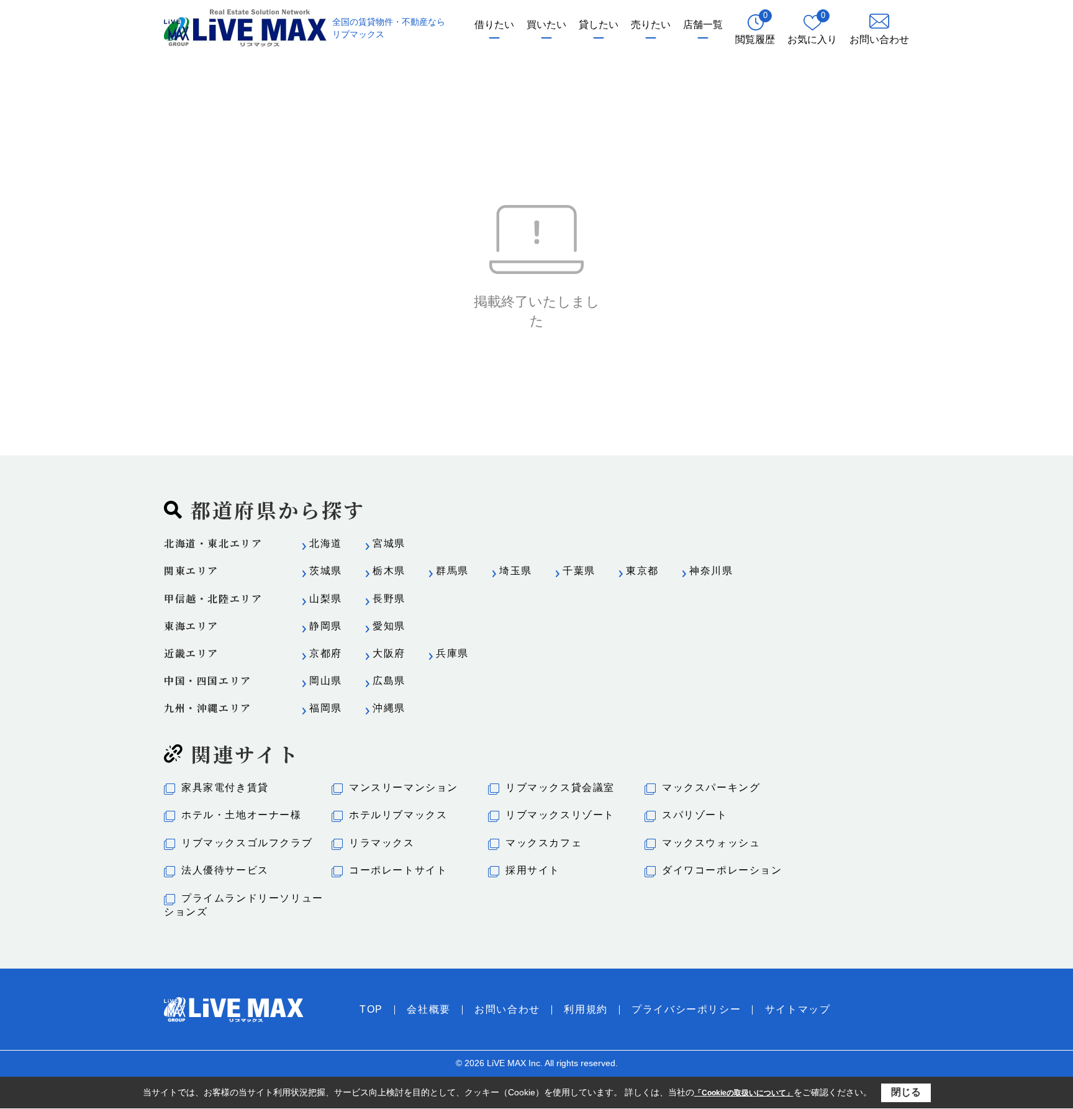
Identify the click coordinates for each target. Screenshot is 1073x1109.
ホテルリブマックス (398, 815)
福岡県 (325, 708)
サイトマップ (798, 1009)
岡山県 (325, 680)
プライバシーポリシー (686, 1009)
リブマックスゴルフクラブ (246, 842)
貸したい (598, 24)
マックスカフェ (543, 842)
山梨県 (325, 598)
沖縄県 (389, 708)
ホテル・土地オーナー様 (241, 815)
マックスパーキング (711, 787)
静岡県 (325, 626)
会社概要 (428, 1009)
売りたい (651, 24)
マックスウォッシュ (711, 842)
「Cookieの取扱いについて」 (744, 1092)
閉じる (906, 1092)
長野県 (389, 598)
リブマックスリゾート (560, 815)
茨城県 (325, 570)
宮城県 (389, 543)
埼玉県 (515, 570)
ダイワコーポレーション (722, 870)
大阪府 (389, 653)
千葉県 (579, 570)
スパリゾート (695, 815)
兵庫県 (452, 653)
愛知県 (389, 626)
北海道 (325, 543)
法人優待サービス (225, 870)
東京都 (642, 570)
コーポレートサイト (398, 870)
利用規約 (585, 1009)
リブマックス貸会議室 (560, 787)
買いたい (546, 24)
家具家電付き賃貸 (225, 787)
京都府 (325, 653)
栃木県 (389, 570)
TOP (371, 1009)
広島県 (389, 680)
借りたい (494, 24)
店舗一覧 (703, 24)
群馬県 (452, 570)
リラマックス (382, 842)
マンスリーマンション (403, 787)
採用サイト (532, 870)
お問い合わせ (507, 1009)
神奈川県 (711, 570)
